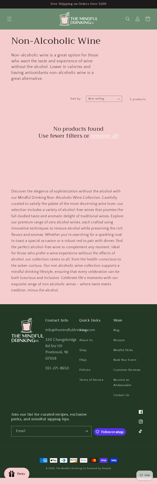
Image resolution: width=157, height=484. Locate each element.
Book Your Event (125, 360)
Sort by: (76, 98)
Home (83, 330)
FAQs (83, 360)
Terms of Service (91, 380)
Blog (116, 330)
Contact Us (121, 395)
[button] (9, 19)
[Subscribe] (86, 431)
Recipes (119, 340)
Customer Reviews (127, 370)
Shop (83, 350)
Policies (84, 370)
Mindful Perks (123, 350)
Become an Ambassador (122, 382)
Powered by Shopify (99, 468)
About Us (86, 340)
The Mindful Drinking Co (71, 468)
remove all (105, 135)
